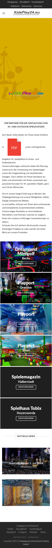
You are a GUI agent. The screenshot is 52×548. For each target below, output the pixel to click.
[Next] (45, 461)
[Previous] (6, 461)
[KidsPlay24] (27, 13)
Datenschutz (26, 6)
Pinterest (33, 532)
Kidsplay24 (15, 6)
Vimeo (43, 532)
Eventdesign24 (38, 2)
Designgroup (12, 2)
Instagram (22, 532)
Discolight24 (25, 2)
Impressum (37, 6)
